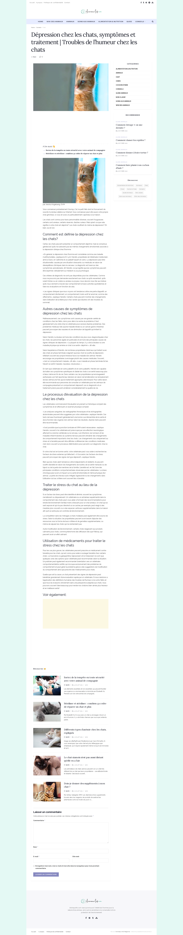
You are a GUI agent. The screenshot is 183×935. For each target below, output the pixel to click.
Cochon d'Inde (122, 85)
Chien (118, 81)
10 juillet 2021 (78, 791)
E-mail (36, 856)
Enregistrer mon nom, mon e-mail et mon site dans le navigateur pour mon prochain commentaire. (67, 867)
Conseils (139, 21)
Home (40, 21)
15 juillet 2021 (78, 685)
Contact (67, 2)
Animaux (70, 21)
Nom (35, 847)
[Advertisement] (70, 129)
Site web (75, 856)
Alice (67, 685)
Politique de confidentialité (53, 2)
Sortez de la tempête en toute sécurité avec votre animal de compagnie (75, 150)
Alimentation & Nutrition (110, 21)
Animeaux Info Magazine (123, 931)
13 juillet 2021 (78, 711)
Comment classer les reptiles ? (130, 140)
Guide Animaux (122, 93)
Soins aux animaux (86, 21)
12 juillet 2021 (78, 737)
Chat (44, 27)
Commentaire (39, 820)
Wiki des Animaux (55, 21)
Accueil (32, 2)
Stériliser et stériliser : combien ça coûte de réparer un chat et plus (74, 154)
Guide (129, 21)
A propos (39, 2)
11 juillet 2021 (78, 765)
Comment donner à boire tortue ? (132, 152)
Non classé (120, 97)
